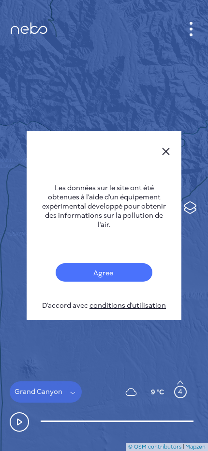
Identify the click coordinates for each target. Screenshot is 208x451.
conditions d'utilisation (127, 305)
